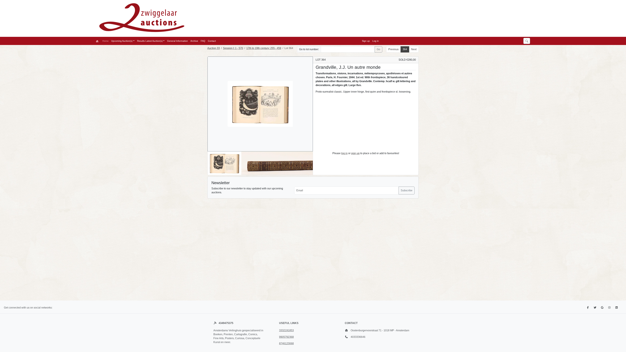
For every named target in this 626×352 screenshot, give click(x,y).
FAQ (203, 41)
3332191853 (286, 330)
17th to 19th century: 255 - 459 (263, 48)
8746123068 (286, 343)
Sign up (366, 41)
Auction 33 (213, 48)
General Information (177, 41)
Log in (375, 41)
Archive (194, 41)
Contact (212, 41)
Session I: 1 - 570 (233, 48)
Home (105, 41)
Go (378, 49)
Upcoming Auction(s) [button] (122, 41)
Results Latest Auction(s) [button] (150, 41)
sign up (355, 153)
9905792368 (286, 337)
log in (344, 153)
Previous (393, 49)
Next (414, 49)
